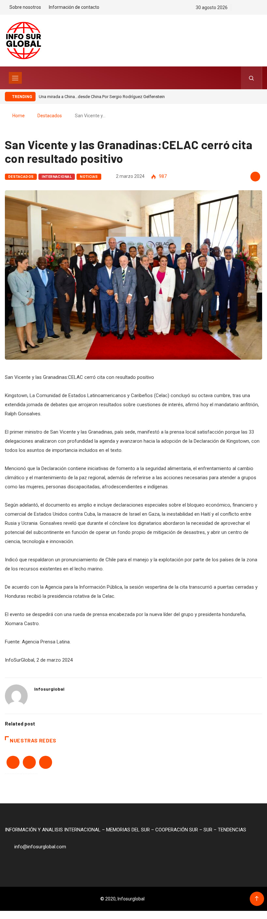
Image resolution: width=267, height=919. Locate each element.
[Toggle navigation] (15, 78)
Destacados (49, 115)
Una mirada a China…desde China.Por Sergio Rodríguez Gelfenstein (102, 96)
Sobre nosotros (25, 7)
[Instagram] (260, 7)
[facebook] (237, 7)
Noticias (89, 177)
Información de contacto (74, 7)
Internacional (57, 177)
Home (18, 115)
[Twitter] (249, 7)
